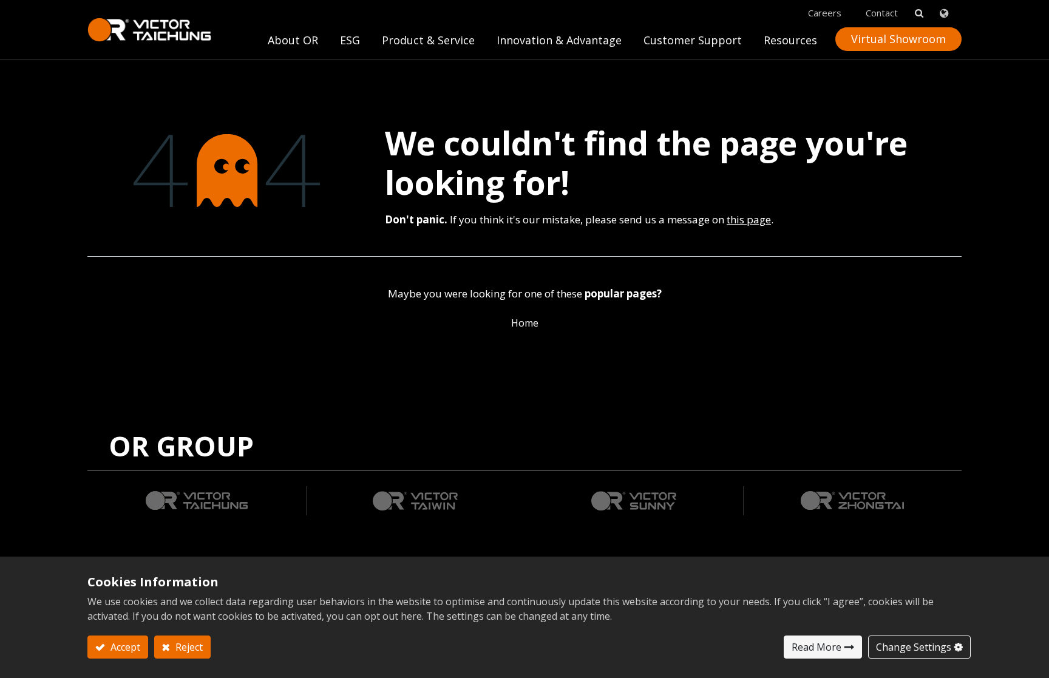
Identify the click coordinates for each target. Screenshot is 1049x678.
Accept (124, 647)
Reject (188, 647)
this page (749, 219)
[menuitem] (559, 43)
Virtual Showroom (898, 39)
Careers (824, 13)
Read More (816, 647)
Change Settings (913, 647)
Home (524, 323)
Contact (882, 13)
